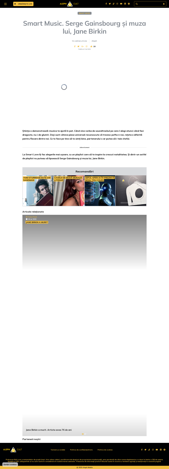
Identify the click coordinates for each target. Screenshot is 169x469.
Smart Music (84, 13)
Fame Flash (32, 217)
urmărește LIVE (25, 4)
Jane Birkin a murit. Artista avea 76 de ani (49, 429)
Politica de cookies (105, 450)
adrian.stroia (81, 41)
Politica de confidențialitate (81, 450)
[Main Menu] (5, 4)
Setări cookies (10, 464)
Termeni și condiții (58, 450)
